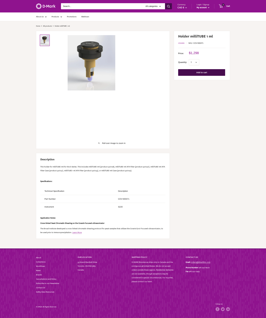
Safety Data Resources (45, 292)
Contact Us (40, 287)
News (38, 270)
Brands (39, 274)
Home (38, 26)
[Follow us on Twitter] (223, 309)
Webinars (85, 16)
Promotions (71, 16)
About (38, 257)
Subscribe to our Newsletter (47, 283)
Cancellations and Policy (46, 279)
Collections (40, 262)
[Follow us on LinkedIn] (228, 309)
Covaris (181, 43)
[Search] (168, 6)
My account (202, 7)
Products (55, 16)
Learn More (77, 232)
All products (47, 26)
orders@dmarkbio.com (200, 262)
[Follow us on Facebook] (217, 309)
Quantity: (182, 62)
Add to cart (201, 72)
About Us (40, 16)
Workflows (40, 266)
